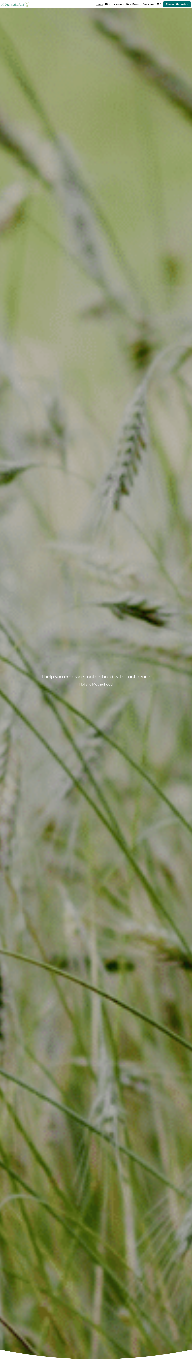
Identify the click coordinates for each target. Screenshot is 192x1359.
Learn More (16, 1340)
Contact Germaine (177, 4)
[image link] (15, 4)
